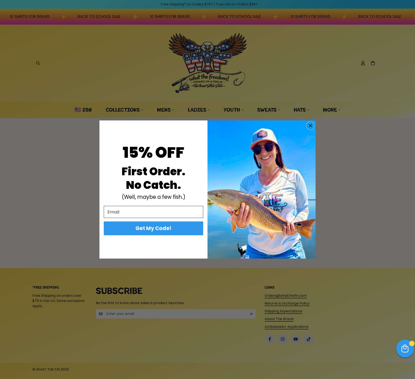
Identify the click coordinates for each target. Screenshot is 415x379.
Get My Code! (153, 228)
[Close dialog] (310, 125)
